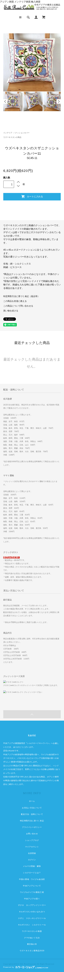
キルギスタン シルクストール (32, 925)
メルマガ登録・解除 (32, 866)
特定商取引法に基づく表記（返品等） (21, 296)
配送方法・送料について (32, 814)
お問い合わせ (32, 834)
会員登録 (32, 853)
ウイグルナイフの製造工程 (32, 892)
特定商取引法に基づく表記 (32, 821)
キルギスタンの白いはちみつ (32, 912)
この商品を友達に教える (15, 301)
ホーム (32, 801)
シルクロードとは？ (32, 873)
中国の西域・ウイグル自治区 (32, 879)
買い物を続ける (10, 311)
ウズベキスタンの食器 (32, 931)
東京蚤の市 (32, 944)
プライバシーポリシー (32, 827)
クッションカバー (22, 133)
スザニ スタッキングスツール (32, 918)
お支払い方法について (32, 808)
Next (58, 101)
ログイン (32, 860)
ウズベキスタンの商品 (12, 137)
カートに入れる (35, 196)
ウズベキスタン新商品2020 (32, 951)
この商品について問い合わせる (18, 306)
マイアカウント (32, 847)
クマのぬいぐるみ (32, 938)
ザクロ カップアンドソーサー (32, 905)
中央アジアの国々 (32, 899)
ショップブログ (32, 840)
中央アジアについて (32, 886)
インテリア (7, 133)
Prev (5, 101)
